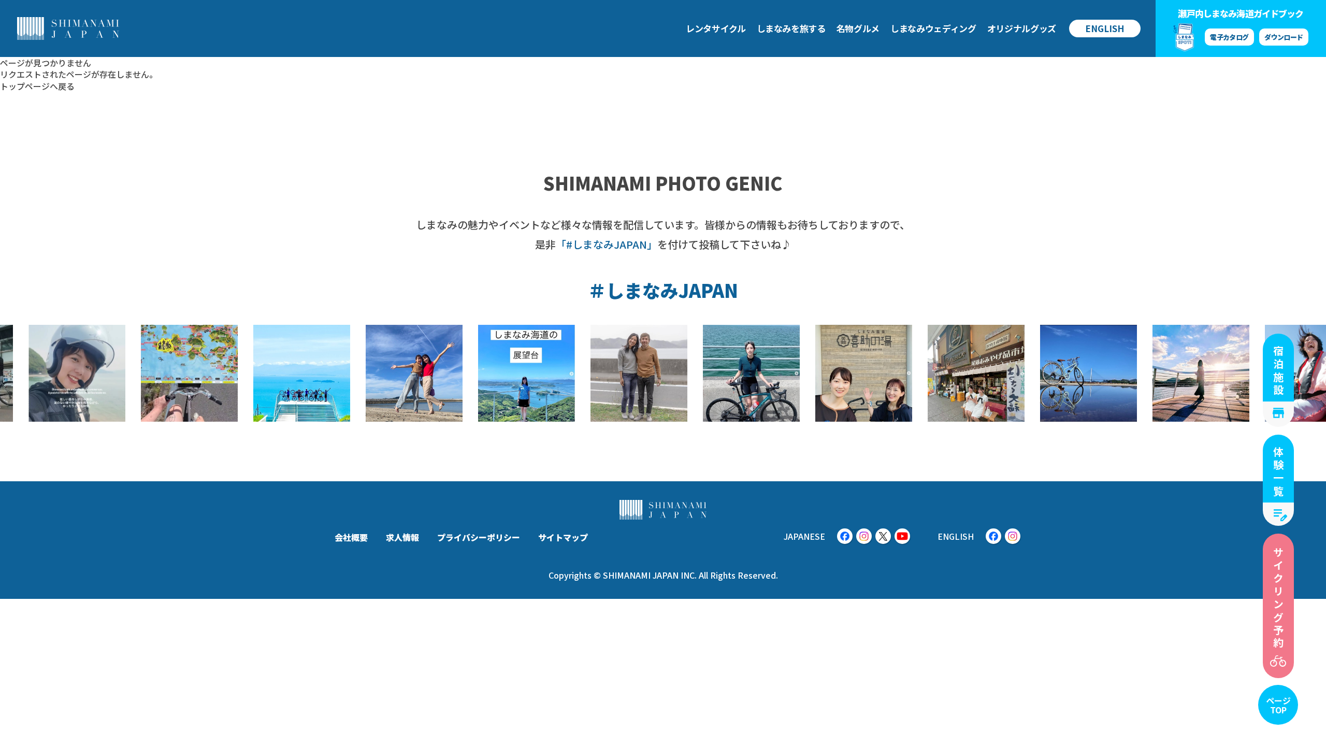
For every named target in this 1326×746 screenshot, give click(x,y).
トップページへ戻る (37, 86)
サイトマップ (563, 537)
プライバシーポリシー (478, 537)
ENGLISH (1105, 28)
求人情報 (402, 537)
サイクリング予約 (1278, 598)
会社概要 (351, 537)
